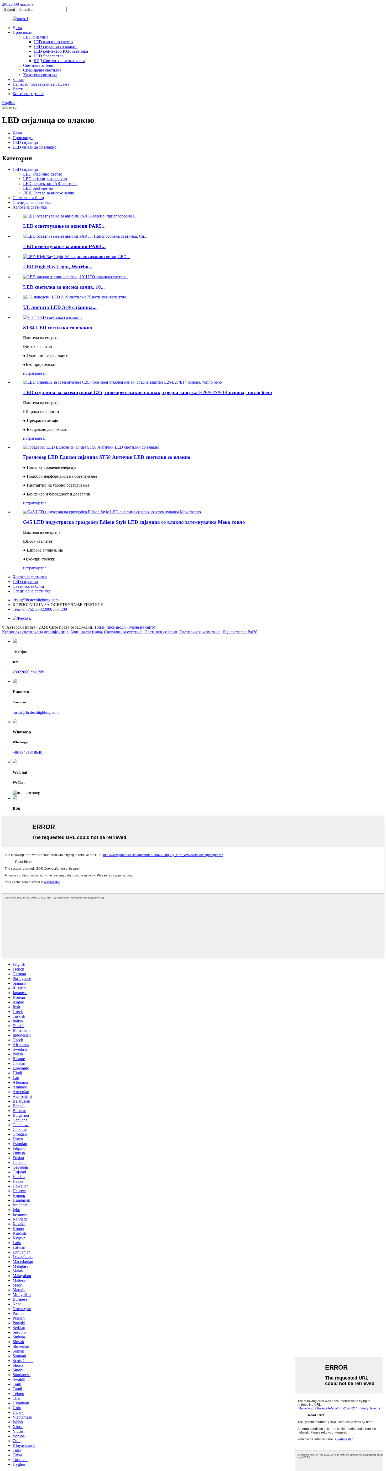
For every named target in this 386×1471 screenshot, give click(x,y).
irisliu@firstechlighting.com (36, 600)
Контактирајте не (28, 93)
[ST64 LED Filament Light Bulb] (52, 317)
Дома (17, 27)
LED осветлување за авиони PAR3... (64, 246)
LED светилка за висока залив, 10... (64, 287)
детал (41, 373)
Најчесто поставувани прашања (41, 84)
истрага (30, 373)
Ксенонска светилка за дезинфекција (35, 632)
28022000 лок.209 (18, 4)
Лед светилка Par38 (240, 632)
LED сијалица (35, 37)
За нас (18, 79)
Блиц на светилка (86, 632)
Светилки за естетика (123, 632)
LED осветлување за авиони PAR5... (64, 226)
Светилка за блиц (39, 65)
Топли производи (110, 627)
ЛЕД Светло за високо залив (59, 60)
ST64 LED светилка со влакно (57, 327)
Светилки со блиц (161, 632)
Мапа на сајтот (142, 627)
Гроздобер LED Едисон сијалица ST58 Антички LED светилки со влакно (106, 457)
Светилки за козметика (200, 632)
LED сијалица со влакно (55, 46)
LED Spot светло (49, 56)
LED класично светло (53, 42)
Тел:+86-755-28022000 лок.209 (40, 609)
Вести (18, 89)
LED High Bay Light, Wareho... (57, 266)
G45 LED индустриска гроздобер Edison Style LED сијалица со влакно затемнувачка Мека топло (134, 522)
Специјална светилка (42, 70)
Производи (23, 32)
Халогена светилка (40, 75)
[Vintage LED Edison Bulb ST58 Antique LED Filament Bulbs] (91, 447)
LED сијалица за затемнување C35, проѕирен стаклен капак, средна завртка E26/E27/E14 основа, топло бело (147, 392)
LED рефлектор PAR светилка (61, 51)
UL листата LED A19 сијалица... (60, 307)
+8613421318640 (27, 752)
